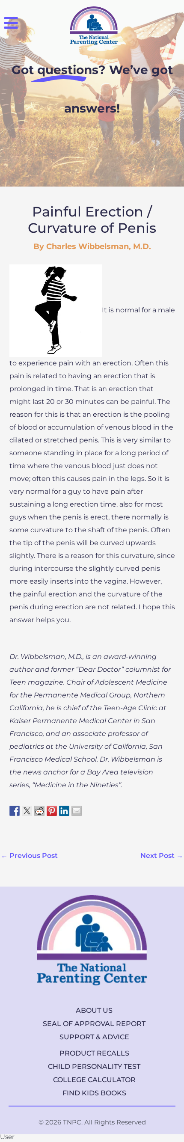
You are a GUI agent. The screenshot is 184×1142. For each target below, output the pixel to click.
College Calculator (94, 1080)
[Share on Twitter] (27, 809)
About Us (94, 1010)
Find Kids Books (94, 1093)
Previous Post (29, 855)
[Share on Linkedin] (64, 809)
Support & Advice (94, 1037)
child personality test (94, 1066)
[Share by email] (76, 809)
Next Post (161, 855)
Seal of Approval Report (94, 1024)
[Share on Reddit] (39, 809)
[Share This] (14, 809)
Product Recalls (94, 1053)
